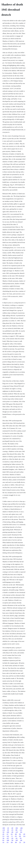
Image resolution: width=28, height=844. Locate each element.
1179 (21, 830)
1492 (21, 828)
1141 (8, 836)
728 (3, 832)
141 (3, 842)
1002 (17, 828)
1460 (8, 840)
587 (8, 830)
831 (3, 840)
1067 (17, 840)
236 (16, 838)
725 (20, 842)
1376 (4, 830)
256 (12, 838)
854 (21, 832)
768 (12, 840)
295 (3, 834)
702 (20, 838)
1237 (17, 832)
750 (24, 842)
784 (3, 838)
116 (8, 828)
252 (12, 834)
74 (11, 836)
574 (3, 836)
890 (16, 830)
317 (7, 834)
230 (24, 834)
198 (12, 842)
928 (20, 836)
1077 (8, 838)
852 (20, 834)
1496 (8, 832)
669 (21, 840)
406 (16, 834)
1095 (4, 828)
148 (12, 828)
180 (12, 832)
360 (16, 842)
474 (16, 836)
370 (12, 830)
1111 (24, 836)
